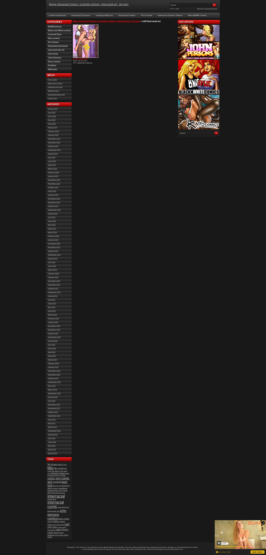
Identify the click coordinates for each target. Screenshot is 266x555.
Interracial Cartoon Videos (170, 15)
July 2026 (51, 113)
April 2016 (52, 450)
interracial (56, 496)
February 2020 (53, 363)
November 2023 (54, 202)
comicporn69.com (104, 15)
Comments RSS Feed (210, 8)
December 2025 (54, 139)
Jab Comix (53, 54)
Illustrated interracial (58, 46)
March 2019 (52, 390)
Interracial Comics (126, 15)
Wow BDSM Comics (197, 15)
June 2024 (52, 191)
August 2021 (53, 296)
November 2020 (54, 330)
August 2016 (53, 435)
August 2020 (53, 341)
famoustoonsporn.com (56, 95)
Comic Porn (52, 98)
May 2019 (52, 386)
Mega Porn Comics (55, 83)
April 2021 (52, 311)
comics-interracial (57, 15)
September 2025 (54, 150)
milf (67, 524)
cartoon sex (63, 473)
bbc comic (59, 468)
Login (177, 8)
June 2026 (52, 116)
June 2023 (52, 221)
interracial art (52, 499)
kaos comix (63, 519)
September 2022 (54, 255)
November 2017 (54, 408)
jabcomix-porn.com (55, 87)
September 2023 (54, 210)
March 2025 (52, 169)
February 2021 (53, 319)
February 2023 (53, 236)
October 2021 (53, 289)
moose (60, 527)
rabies (58, 530)
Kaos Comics (54, 61)
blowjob (54, 473)
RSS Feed (200, 8)
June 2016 (52, 442)
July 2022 (51, 262)
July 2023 (51, 217)
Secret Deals (58, 535)
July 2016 (51, 438)
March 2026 (52, 128)
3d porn (64, 465)
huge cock (58, 491)
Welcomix (52, 69)
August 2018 (53, 397)
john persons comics (57, 514)
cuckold (57, 482)
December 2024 (54, 180)
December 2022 (54, 244)
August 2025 (53, 154)
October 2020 (53, 333)
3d (49, 464)
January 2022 (53, 277)
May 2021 (52, 307)
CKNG (63, 475)
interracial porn (63, 507)
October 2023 (53, 206)
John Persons (54, 57)
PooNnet (52, 65)
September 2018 (54, 393)
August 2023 (53, 214)
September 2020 (54, 337)
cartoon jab (81, 63)
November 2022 (54, 247)
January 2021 (53, 322)
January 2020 (53, 367)
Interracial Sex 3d (56, 50)
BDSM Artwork (55, 26)
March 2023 (52, 232)
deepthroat (65, 486)
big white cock (57, 471)
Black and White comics (59, 30)
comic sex (88, 63)
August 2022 (53, 259)
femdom (55, 488)
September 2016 (54, 431)
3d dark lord (55, 464)
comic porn (54, 478)
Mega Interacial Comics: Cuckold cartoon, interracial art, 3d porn (88, 4)
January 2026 (53, 135)
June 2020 (52, 348)
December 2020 (54, 326)
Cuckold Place (55, 34)
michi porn (60, 525)
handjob (51, 491)
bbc (51, 468)
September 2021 (54, 292)
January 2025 (53, 176)
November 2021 (54, 285)
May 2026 (52, 120)
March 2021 (52, 315)
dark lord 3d (57, 486)
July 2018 (51, 401)
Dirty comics (54, 38)
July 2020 (51, 345)
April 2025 (52, 165)
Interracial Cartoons (80, 15)
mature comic (59, 521)
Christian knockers (54, 475)
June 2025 (52, 161)
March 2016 (52, 453)
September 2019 (54, 382)
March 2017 (52, 427)
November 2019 (54, 375)
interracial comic (56, 504)
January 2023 (53, 240)
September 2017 (54, 416)
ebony (50, 488)
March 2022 (52, 270)
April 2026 (52, 124)
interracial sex (54, 511)
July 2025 (51, 158)
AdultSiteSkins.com (175, 549)
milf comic (52, 527)
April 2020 (52, 356)
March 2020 (52, 360)
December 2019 (54, 371)
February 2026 (53, 131)
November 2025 (54, 143)
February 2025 (53, 172)
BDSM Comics (53, 91)
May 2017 (52, 423)
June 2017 (52, 420)
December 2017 (54, 405)
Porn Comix (146, 15)
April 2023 (52, 229)
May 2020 (52, 352)
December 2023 (54, 199)
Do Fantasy (53, 42)
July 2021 (51, 300)
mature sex (52, 525)
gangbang (63, 488)
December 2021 (54, 281)
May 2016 (52, 446)
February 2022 (53, 274)
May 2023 (52, 225)
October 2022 (53, 251)
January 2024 (53, 195)
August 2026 (53, 109)
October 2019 (53, 378)
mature (50, 522)
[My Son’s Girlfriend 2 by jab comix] (85, 41)
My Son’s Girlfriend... (80, 59)
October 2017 (53, 412)
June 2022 (52, 266)
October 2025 (53, 146)
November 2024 (54, 184)
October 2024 (53, 187)
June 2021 (52, 304)
